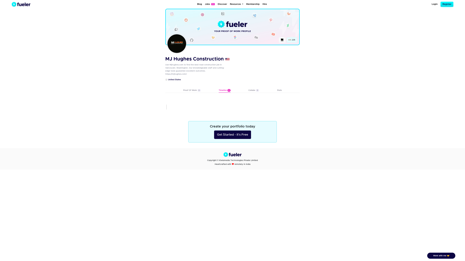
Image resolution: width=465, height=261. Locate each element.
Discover (222, 4)
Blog (199, 4)
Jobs (209, 4)
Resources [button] (236, 4)
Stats (279, 90)
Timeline (224, 90)
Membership (253, 4)
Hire (265, 4)
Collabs (253, 90)
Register (446, 4)
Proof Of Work (191, 90)
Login (435, 4)
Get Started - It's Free (232, 134)
